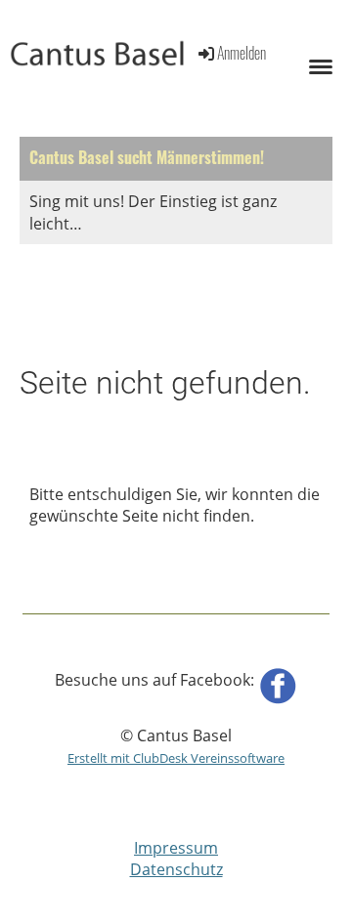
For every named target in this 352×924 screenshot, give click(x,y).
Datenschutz (176, 869)
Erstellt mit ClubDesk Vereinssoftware (176, 758)
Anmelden (241, 52)
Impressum (176, 848)
